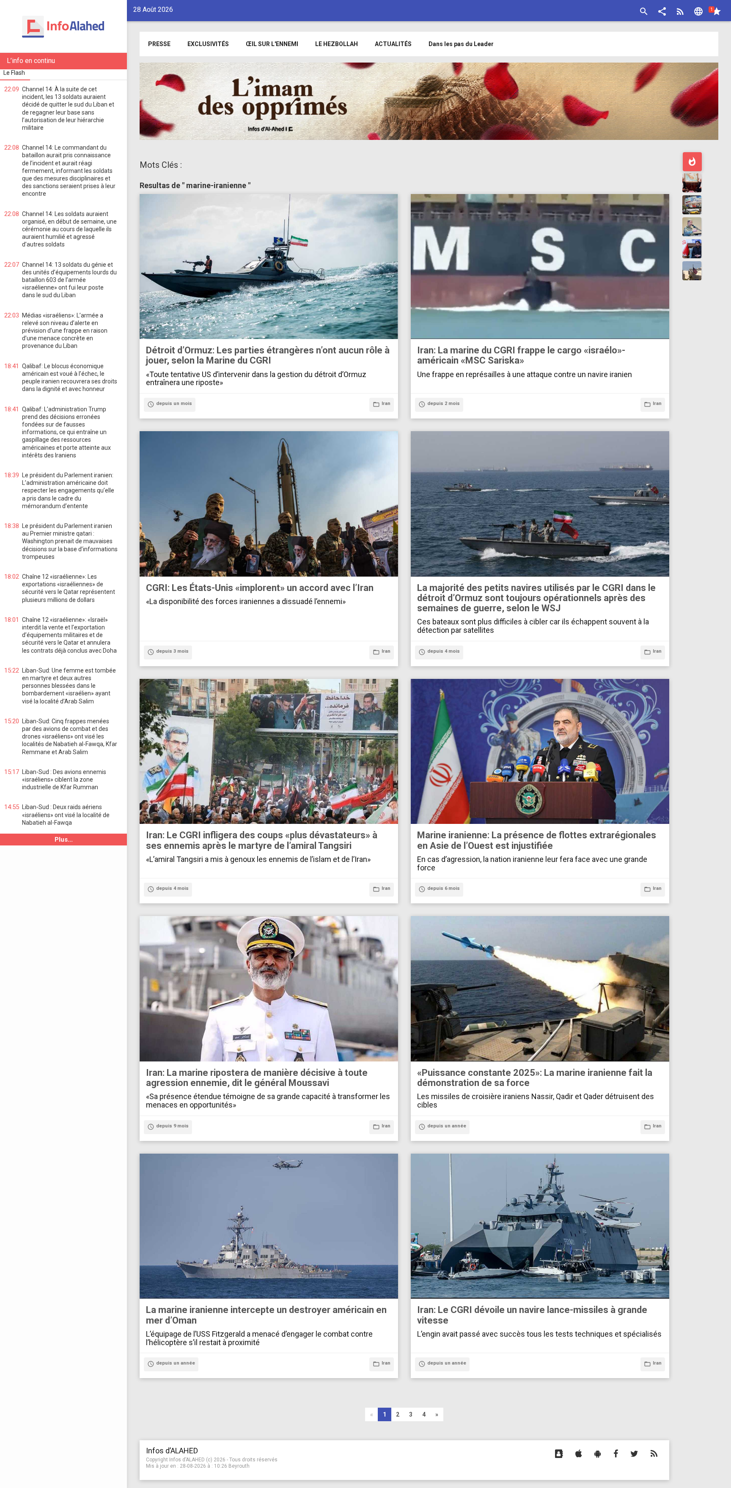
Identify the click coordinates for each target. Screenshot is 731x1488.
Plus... (64, 839)
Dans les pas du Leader (461, 44)
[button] (662, 12)
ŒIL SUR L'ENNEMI (272, 44)
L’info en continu (31, 61)
